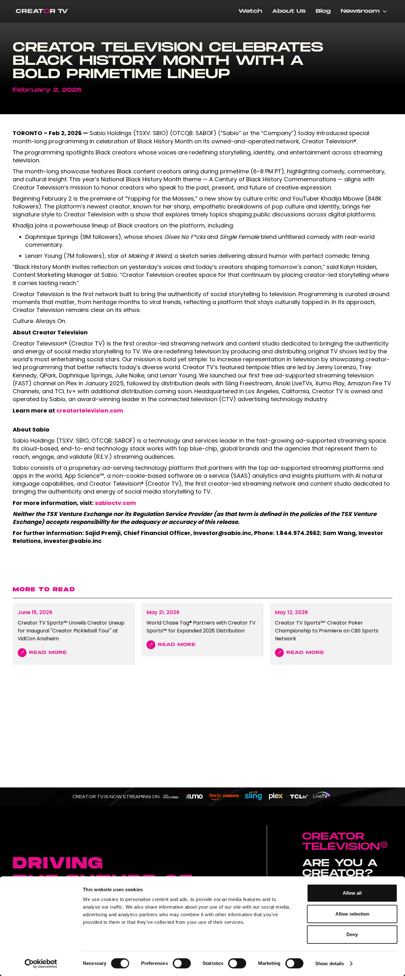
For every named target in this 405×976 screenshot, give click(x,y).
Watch (250, 11)
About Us (289, 11)
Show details (329, 963)
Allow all (352, 893)
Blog (323, 11)
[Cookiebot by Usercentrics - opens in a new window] (41, 963)
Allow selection (352, 914)
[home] (44, 11)
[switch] (182, 963)
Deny (352, 934)
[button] (364, 11)
